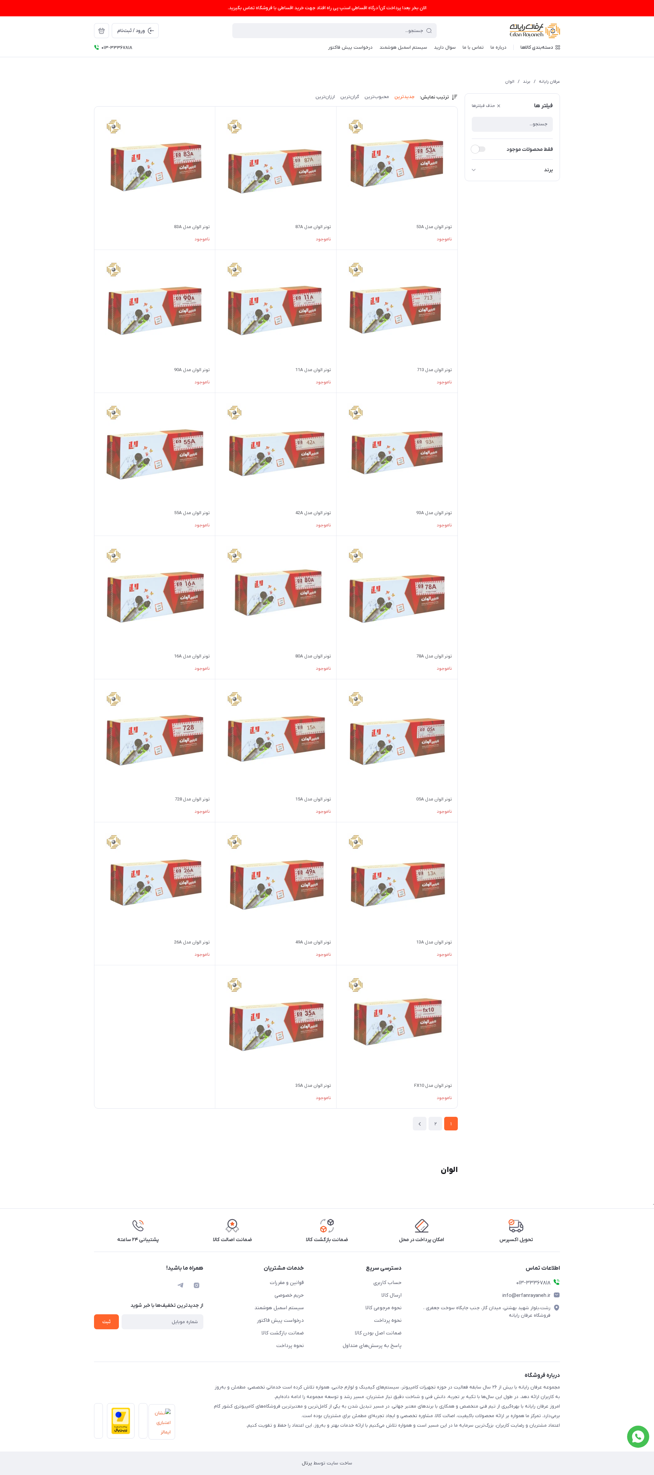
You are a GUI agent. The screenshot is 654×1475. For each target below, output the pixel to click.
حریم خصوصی (289, 1295)
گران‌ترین (349, 97)
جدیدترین (404, 97)
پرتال (307, 1463)
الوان (509, 81)
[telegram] (180, 1285)
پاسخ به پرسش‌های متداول (372, 1345)
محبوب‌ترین (376, 97)
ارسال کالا (392, 1295)
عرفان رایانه (549, 81)
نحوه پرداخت (388, 1320)
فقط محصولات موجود (530, 149)
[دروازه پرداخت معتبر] (119, 1423)
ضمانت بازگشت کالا (283, 1333)
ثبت (106, 1322)
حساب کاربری (387, 1282)
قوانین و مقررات (287, 1282)
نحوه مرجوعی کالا (383, 1307)
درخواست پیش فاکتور (280, 1320)
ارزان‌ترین (325, 97)
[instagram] (196, 1285)
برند (526, 81)
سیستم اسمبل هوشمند (279, 1307)
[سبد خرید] (101, 30)
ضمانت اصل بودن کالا (378, 1333)
